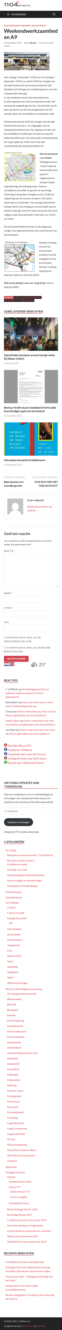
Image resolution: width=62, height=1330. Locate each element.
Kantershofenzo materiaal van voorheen (25, 26)
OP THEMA (12, 902)
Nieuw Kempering (17, 1144)
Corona (11, 907)
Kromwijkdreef (15, 1112)
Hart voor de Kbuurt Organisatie (25, 1225)
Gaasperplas (14, 1042)
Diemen (11, 1015)
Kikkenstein (13, 1079)
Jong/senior (13, 945)
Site (6, 622)
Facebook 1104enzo (19, 750)
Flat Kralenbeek (15, 1036)
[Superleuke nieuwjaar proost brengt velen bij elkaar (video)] (31, 335)
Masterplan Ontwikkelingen (22, 885)
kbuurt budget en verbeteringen (24, 880)
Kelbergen (12, 1074)
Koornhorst (13, 1101)
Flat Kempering (15, 1020)
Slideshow (11, 1166)
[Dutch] (6, 663)
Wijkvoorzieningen (17, 982)
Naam (8, 593)
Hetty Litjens (13, 720)
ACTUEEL (11, 850)
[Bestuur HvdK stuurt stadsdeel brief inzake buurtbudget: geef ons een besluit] (31, 387)
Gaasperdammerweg (30, 297)
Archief (11, 1176)
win (11, 922)
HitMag (41, 1326)
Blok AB (11, 1004)
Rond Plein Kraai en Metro (21, 1149)
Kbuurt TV (14, 1186)
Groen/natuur (14, 939)
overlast (29, 300)
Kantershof (13, 1063)
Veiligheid (12, 972)
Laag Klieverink (15, 1123)
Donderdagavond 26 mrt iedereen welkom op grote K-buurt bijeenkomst (27, 693)
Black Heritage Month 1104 (22, 1209)
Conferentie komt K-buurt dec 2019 (26, 1220)
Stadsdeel (12, 966)
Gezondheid (14, 934)
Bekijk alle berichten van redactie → (39, 508)
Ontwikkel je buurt (19, 1203)
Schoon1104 (14, 955)
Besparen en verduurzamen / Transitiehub (30, 855)
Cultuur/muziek (15, 912)
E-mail (9, 607)
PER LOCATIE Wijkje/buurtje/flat (24, 989)
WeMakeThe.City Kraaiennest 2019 (26, 1241)
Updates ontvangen (18, 822)
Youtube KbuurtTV (19, 745)
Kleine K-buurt (15, 1090)
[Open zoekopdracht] (54, 14)
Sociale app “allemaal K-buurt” (26, 762)
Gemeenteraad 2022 (20, 1181)
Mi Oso (11, 1139)
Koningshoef (14, 1096)
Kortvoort (12, 1106)
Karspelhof (13, 1069)
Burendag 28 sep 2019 (19, 1214)
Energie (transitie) (17, 918)
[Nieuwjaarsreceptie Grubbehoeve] (31, 440)
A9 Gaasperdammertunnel (21, 993)
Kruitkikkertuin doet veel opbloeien (25, 1261)
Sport (10, 961)
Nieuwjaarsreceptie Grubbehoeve (24, 460)
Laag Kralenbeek (16, 1133)
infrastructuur (13, 300)
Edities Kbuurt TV (20, 1191)
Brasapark (12, 1009)
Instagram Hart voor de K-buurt (27, 758)
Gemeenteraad (14, 897)
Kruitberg (12, 1117)
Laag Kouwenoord (17, 1128)
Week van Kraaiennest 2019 (22, 1236)
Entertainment (14, 891)
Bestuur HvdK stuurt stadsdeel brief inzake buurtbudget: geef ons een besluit (30, 409)
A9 (15, 297)
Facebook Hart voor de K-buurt (26, 754)
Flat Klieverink (15, 1025)
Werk (10, 977)
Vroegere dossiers (15, 1172)
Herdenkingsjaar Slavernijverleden (26, 875)
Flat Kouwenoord (16, 1031)
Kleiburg (12, 1085)
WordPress (28, 1326)
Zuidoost (12, 1160)
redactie (32, 43)
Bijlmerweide (14, 999)
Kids (9, 950)
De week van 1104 (17, 869)
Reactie (9, 551)
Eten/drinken (14, 928)
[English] (12, 663)
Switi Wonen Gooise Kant (21, 1155)
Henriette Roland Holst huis (22, 1052)
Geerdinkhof (14, 1047)
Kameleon (12, 1058)
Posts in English (19, 1196)
